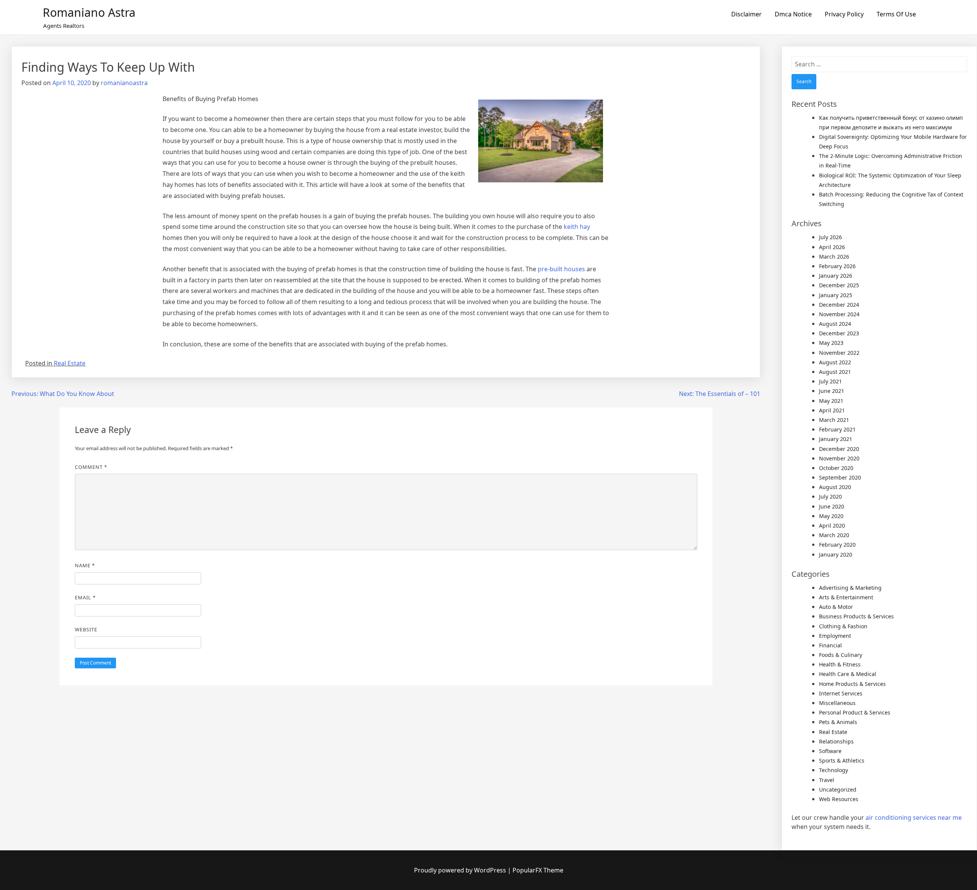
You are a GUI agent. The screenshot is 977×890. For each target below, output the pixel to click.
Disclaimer (746, 14)
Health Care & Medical (847, 674)
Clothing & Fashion (843, 626)
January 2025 (835, 295)
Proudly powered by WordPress (461, 870)
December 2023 (839, 333)
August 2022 (835, 362)
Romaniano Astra (89, 12)
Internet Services (841, 693)
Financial (830, 645)
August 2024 (835, 323)
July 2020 (830, 496)
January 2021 (835, 439)
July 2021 (830, 381)
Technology (833, 770)
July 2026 (830, 237)
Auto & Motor (836, 606)
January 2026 (835, 275)
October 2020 (836, 468)
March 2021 (834, 419)
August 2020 (835, 487)
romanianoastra (124, 83)
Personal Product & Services (854, 712)
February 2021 (837, 429)
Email (85, 597)
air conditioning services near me (914, 817)
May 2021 (831, 400)
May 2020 (831, 516)
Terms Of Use (896, 14)
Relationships (836, 741)
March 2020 (834, 535)
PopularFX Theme (538, 870)
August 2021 (835, 371)
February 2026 (837, 266)
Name (85, 565)
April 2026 (832, 247)
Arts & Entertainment (846, 597)
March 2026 (834, 256)
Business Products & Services (856, 616)
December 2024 (839, 304)
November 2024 (839, 314)
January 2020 (835, 554)
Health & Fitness (840, 664)
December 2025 (839, 285)
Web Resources (838, 799)
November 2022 (839, 352)
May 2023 (831, 342)
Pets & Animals (838, 722)
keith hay (577, 226)
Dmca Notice (793, 14)
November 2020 (839, 458)
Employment (835, 635)
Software (830, 751)
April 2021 (832, 410)
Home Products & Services (852, 683)
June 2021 (831, 390)
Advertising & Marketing (850, 587)
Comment (91, 467)
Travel (826, 780)
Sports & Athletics (841, 760)
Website (86, 629)
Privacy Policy (844, 14)
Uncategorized (837, 789)
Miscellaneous (837, 703)
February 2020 (837, 544)
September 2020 (840, 477)
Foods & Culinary (840, 654)
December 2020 (839, 448)
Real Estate (69, 363)
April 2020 (832, 525)
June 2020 (831, 506)
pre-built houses (561, 269)
